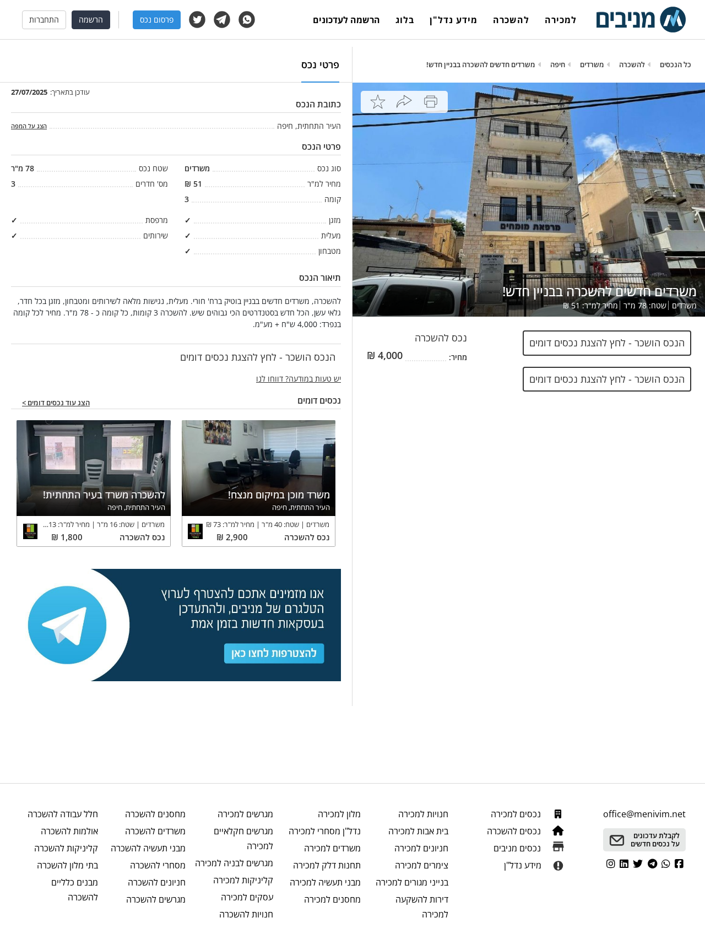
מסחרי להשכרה (158, 865)
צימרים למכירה (421, 865)
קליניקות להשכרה (66, 848)
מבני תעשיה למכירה (325, 882)
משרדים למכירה (332, 848)
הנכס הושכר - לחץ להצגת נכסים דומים (607, 342)
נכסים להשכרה (515, 831)
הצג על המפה (29, 126)
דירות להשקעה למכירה (421, 906)
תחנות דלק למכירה (327, 865)
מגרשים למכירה (245, 814)
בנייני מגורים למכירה (412, 882)
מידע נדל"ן (454, 20)
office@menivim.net (644, 814)
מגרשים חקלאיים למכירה (243, 838)
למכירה (561, 20)
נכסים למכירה (517, 814)
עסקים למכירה (247, 897)
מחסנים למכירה (332, 899)
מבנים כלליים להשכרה (74, 889)
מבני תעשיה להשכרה (148, 848)
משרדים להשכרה (155, 831)
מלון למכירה (339, 814)
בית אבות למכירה (418, 831)
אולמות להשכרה (69, 831)
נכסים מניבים (518, 848)
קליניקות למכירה (243, 880)
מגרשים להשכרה (156, 899)
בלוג (404, 20)
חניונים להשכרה (157, 882)
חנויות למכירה (423, 814)
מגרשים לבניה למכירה (234, 863)
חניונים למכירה (421, 848)
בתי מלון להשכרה (67, 865)
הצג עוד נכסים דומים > (56, 403)
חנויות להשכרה (246, 914)
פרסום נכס (156, 19)
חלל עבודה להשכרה (63, 814)
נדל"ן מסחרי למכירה (325, 831)
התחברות (44, 19)
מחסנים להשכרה (155, 814)
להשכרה (511, 20)
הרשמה (91, 19)
